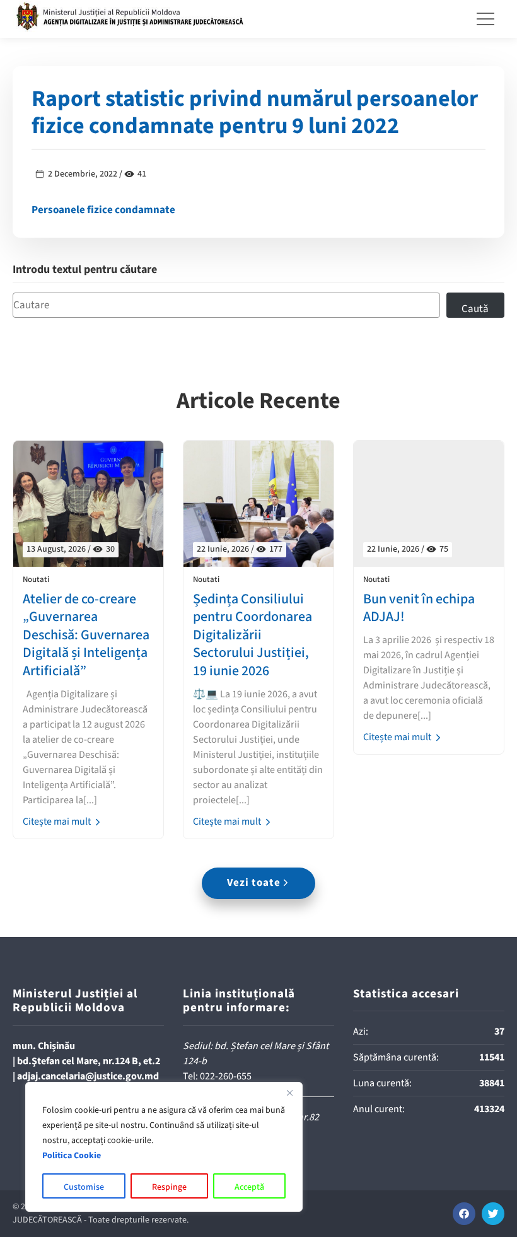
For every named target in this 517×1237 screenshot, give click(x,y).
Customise (84, 1187)
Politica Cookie (71, 1155)
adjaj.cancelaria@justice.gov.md (88, 1076)
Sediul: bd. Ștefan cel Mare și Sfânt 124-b (255, 1053)
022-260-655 (226, 1076)
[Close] (289, 1092)
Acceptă (249, 1187)
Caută (475, 309)
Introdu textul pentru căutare (85, 270)
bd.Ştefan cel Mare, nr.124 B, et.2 (88, 1061)
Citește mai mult (58, 821)
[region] (164, 1147)
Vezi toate (254, 882)
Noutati (36, 580)
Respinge (169, 1187)
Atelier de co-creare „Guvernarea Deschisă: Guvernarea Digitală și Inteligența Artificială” (86, 635)
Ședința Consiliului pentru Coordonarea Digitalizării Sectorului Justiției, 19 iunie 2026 (252, 635)
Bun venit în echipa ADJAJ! (419, 608)
